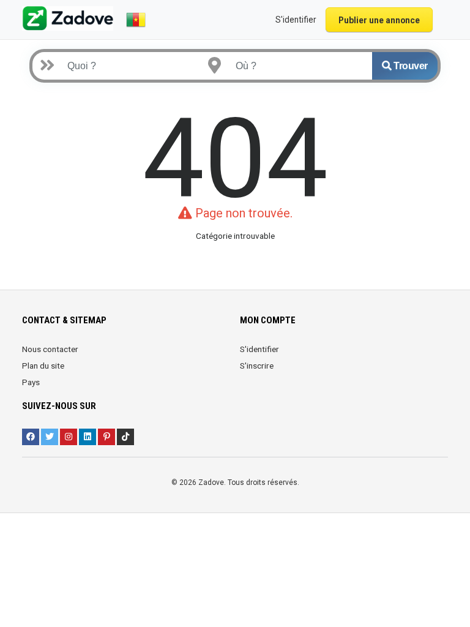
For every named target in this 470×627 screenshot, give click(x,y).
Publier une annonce (379, 20)
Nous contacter (50, 349)
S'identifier (259, 349)
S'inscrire (257, 365)
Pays (31, 382)
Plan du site (43, 365)
